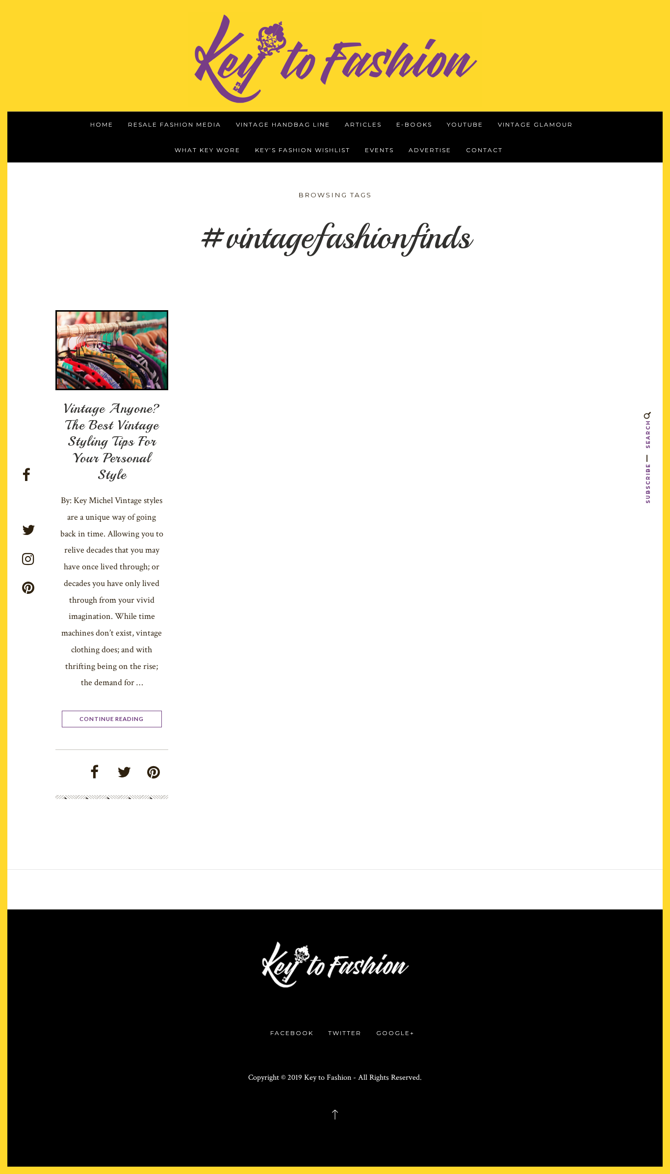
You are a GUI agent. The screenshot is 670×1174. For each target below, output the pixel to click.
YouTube (465, 124)
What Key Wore (207, 150)
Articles (363, 124)
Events (379, 150)
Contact (484, 150)
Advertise (430, 150)
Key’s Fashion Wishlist (302, 150)
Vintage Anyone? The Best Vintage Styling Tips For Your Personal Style (111, 441)
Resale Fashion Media (174, 124)
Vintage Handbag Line (283, 124)
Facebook (291, 1033)
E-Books (414, 124)
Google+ (395, 1033)
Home (101, 124)
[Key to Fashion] (335, 58)
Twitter (344, 1033)
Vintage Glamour (535, 124)
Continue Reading (111, 718)
